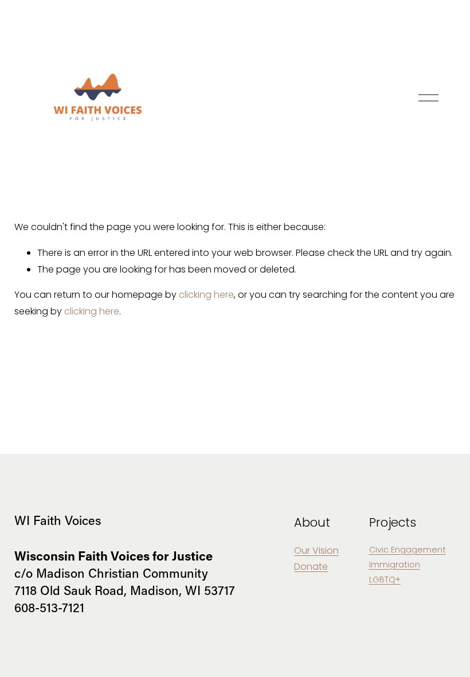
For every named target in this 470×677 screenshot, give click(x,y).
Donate (311, 566)
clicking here (206, 294)
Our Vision (316, 550)
